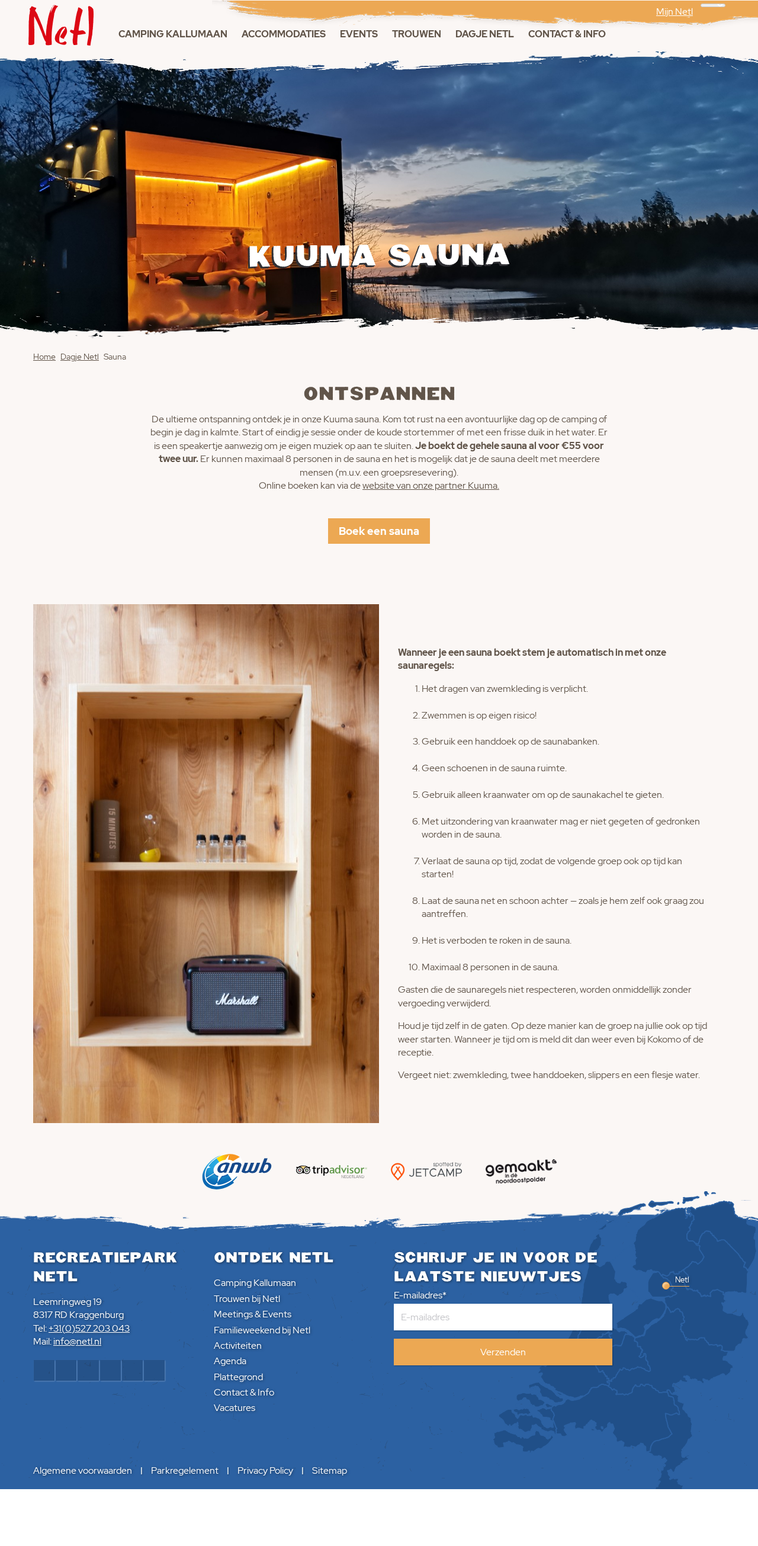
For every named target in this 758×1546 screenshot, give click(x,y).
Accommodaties (284, 34)
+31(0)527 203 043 (89, 1328)
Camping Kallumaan (172, 34)
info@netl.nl (77, 1341)
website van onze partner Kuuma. (430, 485)
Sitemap (329, 1470)
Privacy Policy (265, 1470)
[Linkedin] (110, 1370)
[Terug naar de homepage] (61, 23)
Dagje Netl (484, 34)
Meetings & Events (252, 1314)
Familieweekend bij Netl (262, 1330)
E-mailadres (418, 1295)
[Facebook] (44, 1370)
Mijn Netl (674, 11)
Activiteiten (238, 1345)
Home (44, 356)
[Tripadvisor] (154, 1370)
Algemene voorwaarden (82, 1470)
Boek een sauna (379, 531)
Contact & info (567, 34)
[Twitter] (88, 1370)
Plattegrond (238, 1377)
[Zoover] (132, 1370)
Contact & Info (244, 1392)
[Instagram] (66, 1370)
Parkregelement (185, 1470)
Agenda (230, 1361)
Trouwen (416, 34)
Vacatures (234, 1407)
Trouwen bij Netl (247, 1298)
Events (359, 34)
